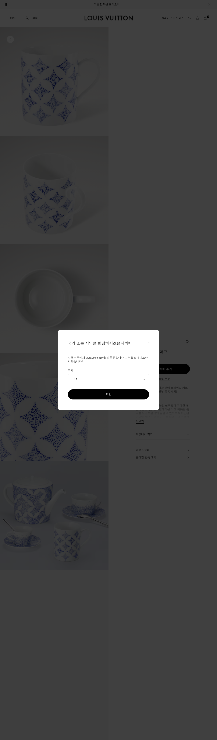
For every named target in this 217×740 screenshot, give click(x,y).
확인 (108, 394)
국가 (70, 370)
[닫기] (149, 342)
